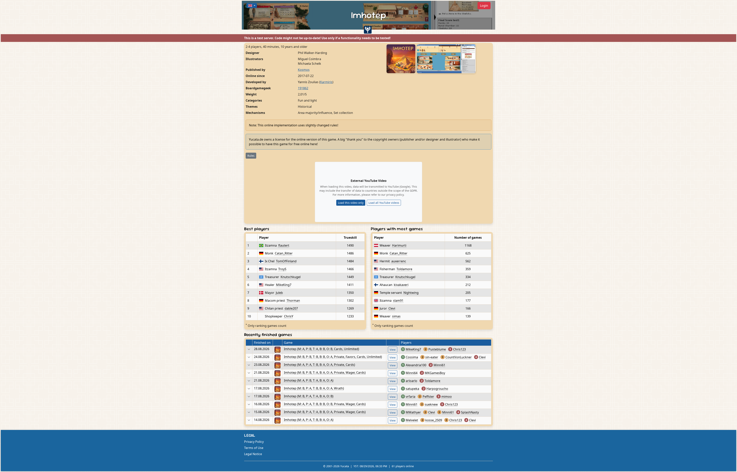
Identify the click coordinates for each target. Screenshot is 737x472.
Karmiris (326, 82)
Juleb (279, 293)
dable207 (291, 308)
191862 (303, 88)
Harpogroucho (437, 389)
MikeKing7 (283, 285)
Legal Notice (253, 454)
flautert (283, 245)
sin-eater (431, 357)
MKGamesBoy (435, 373)
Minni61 (439, 365)
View (393, 349)
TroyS (282, 269)
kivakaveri (401, 285)
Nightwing (411, 293)
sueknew (431, 404)
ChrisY (288, 316)
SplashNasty (470, 412)
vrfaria (410, 396)
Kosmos (304, 70)
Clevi (391, 308)
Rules (250, 155)
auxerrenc (398, 261)
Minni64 (411, 373)
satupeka (412, 389)
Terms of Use (253, 448)
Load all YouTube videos (383, 203)
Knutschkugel (291, 277)
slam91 (398, 300)
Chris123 (459, 349)
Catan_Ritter (284, 253)
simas (396, 316)
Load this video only (351, 203)
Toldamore (404, 269)
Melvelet (412, 420)
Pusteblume (437, 349)
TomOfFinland (286, 261)
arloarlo (411, 381)
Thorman (293, 300)
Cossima (412, 357)
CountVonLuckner (458, 357)
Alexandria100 (416, 365)
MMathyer (413, 412)
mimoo (446, 396)
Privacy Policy (254, 442)
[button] (251, 5)
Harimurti (399, 245)
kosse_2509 (433, 420)
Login (484, 5)
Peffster (428, 396)
